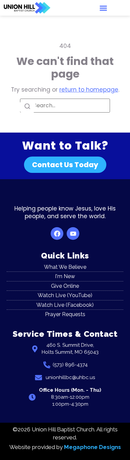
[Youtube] (73, 233)
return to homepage (88, 90)
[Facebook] (57, 233)
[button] (103, 8)
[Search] (27, 107)
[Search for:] (65, 106)
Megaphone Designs (92, 447)
